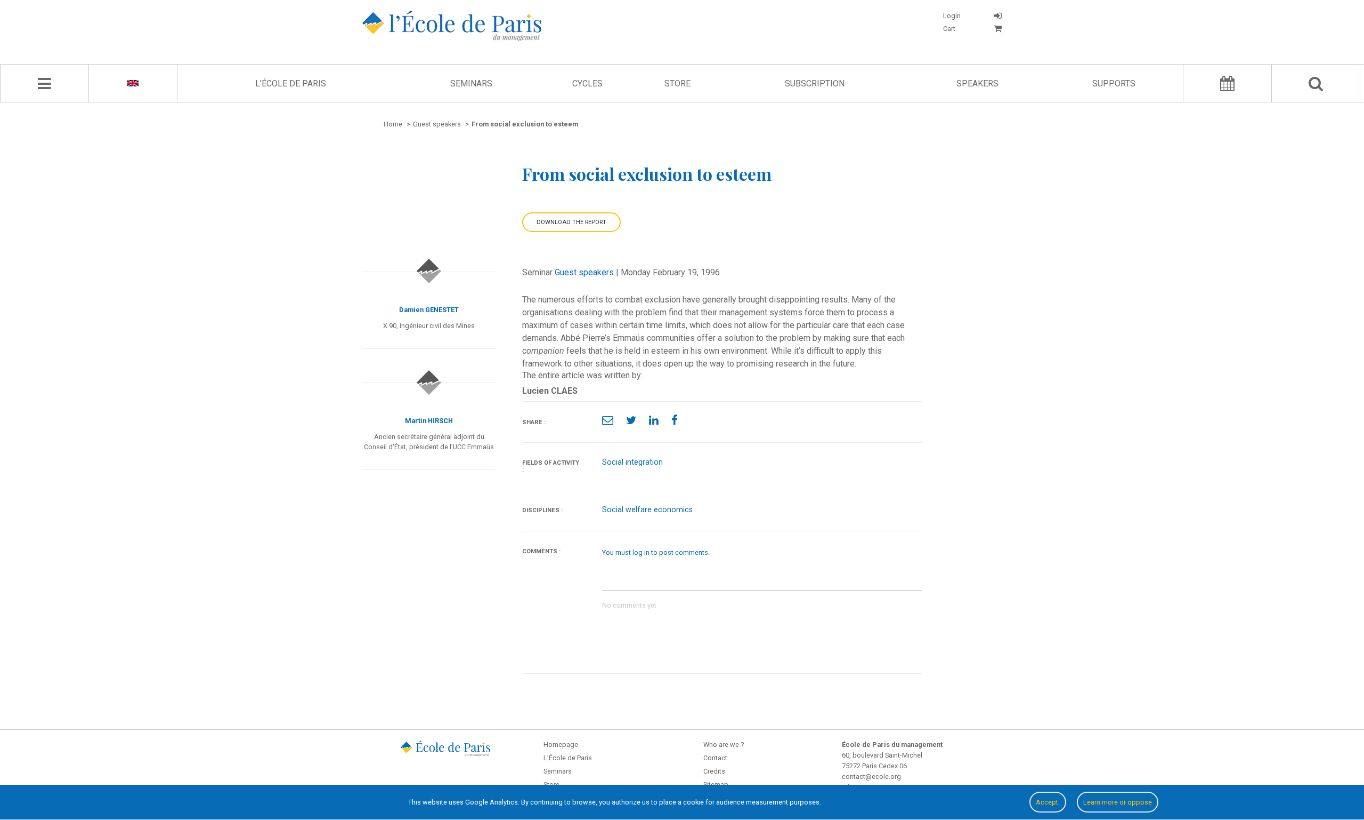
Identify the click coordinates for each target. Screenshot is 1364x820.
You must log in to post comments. (656, 552)
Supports (1113, 83)
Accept (1048, 802)
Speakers (977, 83)
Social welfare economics (647, 509)
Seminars (471, 83)
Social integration (632, 462)
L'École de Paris (290, 83)
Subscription (815, 83)
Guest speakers (584, 272)
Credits (714, 771)
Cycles (587, 83)
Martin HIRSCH (429, 421)
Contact (715, 758)
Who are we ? (723, 745)
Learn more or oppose (1117, 802)
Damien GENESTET (429, 310)
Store (677, 83)
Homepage (560, 745)
